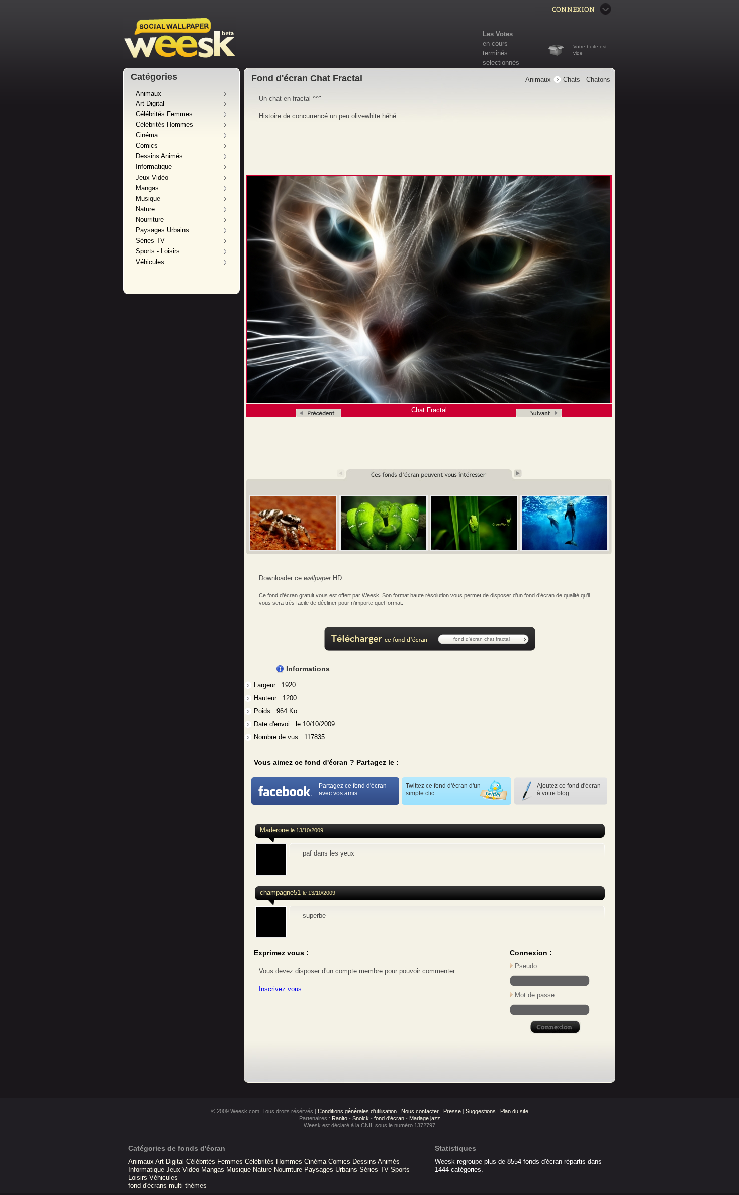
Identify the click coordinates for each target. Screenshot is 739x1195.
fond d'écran (389, 1118)
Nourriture (150, 219)
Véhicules (150, 262)
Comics (147, 145)
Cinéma (147, 135)
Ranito (339, 1118)
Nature (145, 209)
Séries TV (150, 240)
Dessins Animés (159, 156)
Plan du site (514, 1111)
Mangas (147, 188)
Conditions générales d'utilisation (357, 1111)
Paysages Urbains (162, 230)
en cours (495, 43)
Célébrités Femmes (164, 114)
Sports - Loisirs (158, 251)
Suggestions (481, 1111)
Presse (452, 1111)
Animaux (148, 93)
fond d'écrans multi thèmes (167, 1185)
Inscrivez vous (280, 989)
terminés (495, 53)
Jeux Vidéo (152, 177)
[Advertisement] (430, 147)
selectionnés (501, 62)
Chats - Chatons (586, 79)
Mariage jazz (424, 1118)
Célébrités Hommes (164, 124)
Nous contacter (420, 1111)
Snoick (360, 1118)
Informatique (154, 166)
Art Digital (150, 103)
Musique (148, 198)
